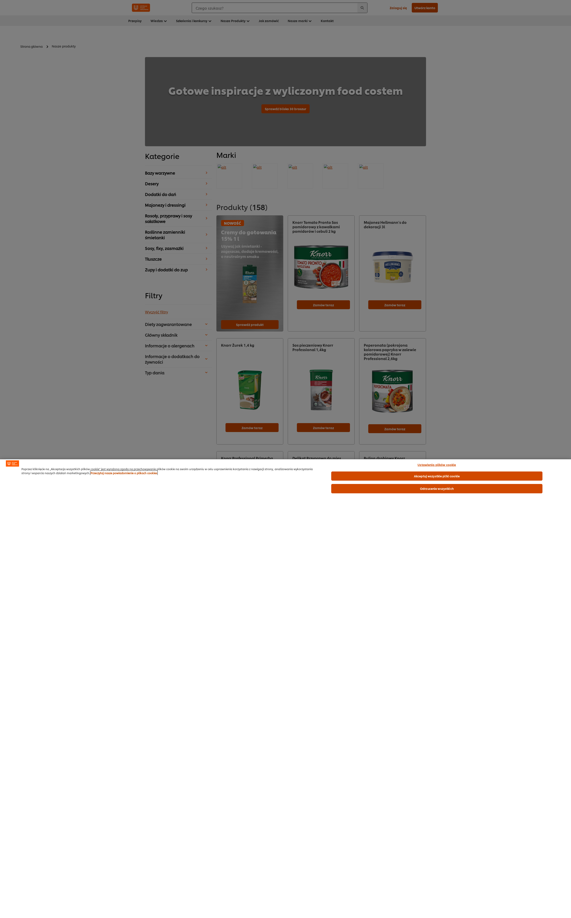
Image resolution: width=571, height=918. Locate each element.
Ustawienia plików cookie (437, 465)
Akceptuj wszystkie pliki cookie (437, 476)
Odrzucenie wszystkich (437, 488)
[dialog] (285, 688)
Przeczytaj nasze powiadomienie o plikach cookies (124, 473)
